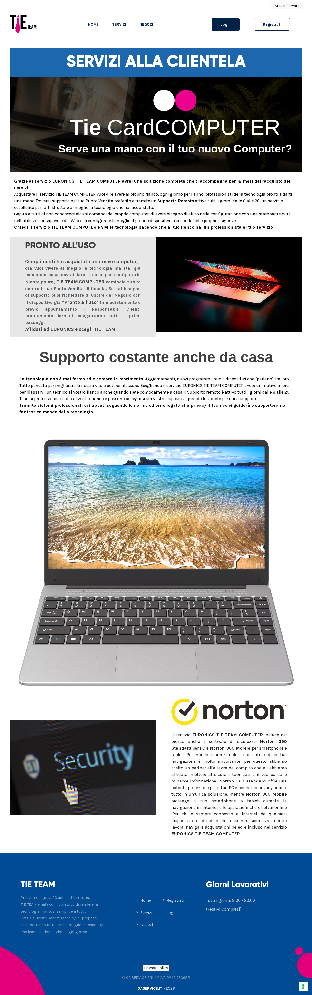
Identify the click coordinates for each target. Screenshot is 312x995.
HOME (93, 24)
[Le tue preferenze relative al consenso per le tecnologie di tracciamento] (303, 986)
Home (145, 900)
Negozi (146, 924)
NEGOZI (146, 24)
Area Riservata (287, 5)
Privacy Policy (156, 967)
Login (226, 24)
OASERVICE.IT (149, 988)
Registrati (272, 24)
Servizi (119, 24)
